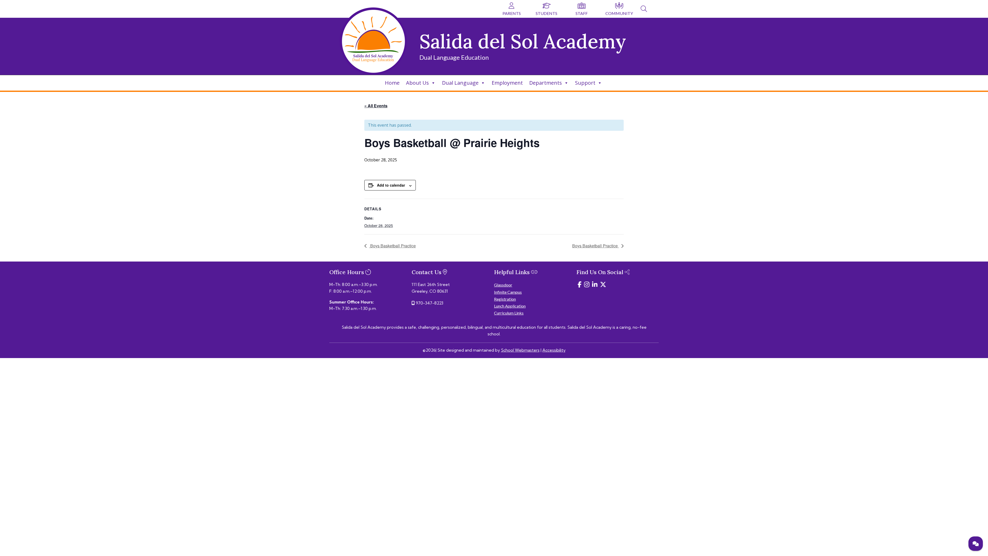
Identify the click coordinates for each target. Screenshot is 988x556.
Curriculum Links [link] (509, 312)
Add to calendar (391, 185)
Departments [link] (545, 82)
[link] (643, 9)
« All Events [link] (375, 106)
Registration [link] (505, 299)
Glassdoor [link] (503, 284)
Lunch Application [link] (510, 305)
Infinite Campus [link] (508, 292)
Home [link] (392, 82)
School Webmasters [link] (520, 350)
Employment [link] (507, 82)
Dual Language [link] (460, 82)
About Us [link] (417, 82)
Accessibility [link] (554, 350)
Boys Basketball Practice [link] (392, 246)
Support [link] (585, 82)
